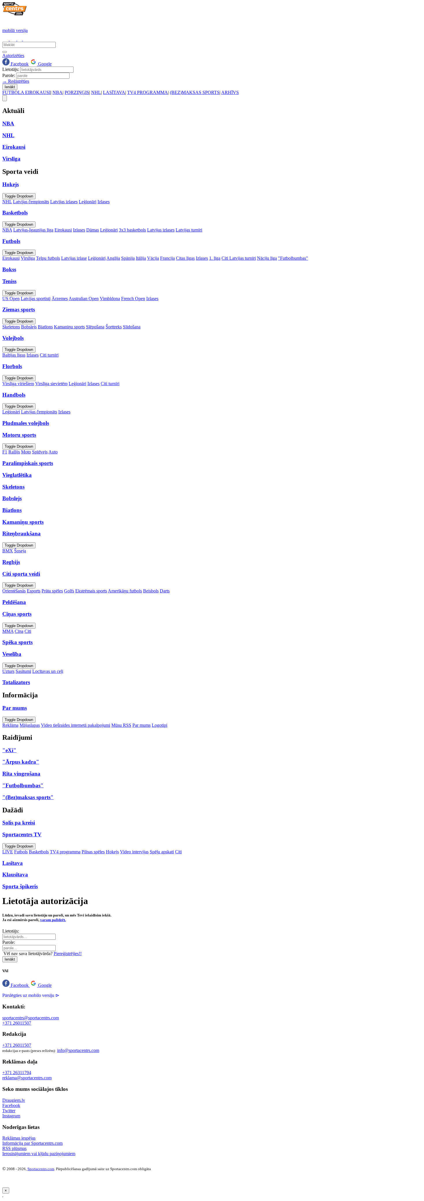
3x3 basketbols (132, 229)
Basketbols (39, 851)
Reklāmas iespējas (18, 1138)
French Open (133, 298)
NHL (96, 92)
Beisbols (151, 590)
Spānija (128, 258)
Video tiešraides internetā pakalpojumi (75, 725)
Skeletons (11, 326)
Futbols (21, 851)
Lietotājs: (10, 69)
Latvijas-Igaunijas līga (33, 229)
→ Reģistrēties (15, 81)
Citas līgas (185, 258)
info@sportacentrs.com (78, 1050)
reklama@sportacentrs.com (27, 1077)
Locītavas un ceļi (47, 671)
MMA (8, 631)
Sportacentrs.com (40, 1169)
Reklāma (10, 725)
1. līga (214, 258)
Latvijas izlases (64, 201)
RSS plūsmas (14, 1148)
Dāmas (92, 229)
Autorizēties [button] (13, 55)
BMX (7, 550)
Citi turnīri (49, 355)
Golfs (69, 590)
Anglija (113, 258)
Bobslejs (29, 326)
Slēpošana (95, 326)
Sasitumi (23, 671)
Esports (33, 590)
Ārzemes (60, 298)
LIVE (7, 851)
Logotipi (159, 725)
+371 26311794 (16, 1072)
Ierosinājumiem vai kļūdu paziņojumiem (38, 1153)
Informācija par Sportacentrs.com (32, 1143)
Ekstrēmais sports (91, 590)
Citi (28, 631)
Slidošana (131, 326)
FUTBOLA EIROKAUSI (26, 92)
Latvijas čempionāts (31, 201)
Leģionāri (87, 201)
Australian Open (84, 298)
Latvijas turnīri (189, 229)
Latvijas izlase (74, 258)
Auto (53, 451)
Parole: (8, 75)
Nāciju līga (267, 258)
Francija (167, 258)
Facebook (19, 63)
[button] (16, 985)
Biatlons (45, 326)
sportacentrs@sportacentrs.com (30, 1017)
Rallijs (14, 451)
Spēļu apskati (162, 851)
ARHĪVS (230, 92)
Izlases (103, 201)
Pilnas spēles (93, 851)
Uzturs (8, 671)
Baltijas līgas (13, 355)
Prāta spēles (52, 590)
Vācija (153, 258)
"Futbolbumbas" (293, 258)
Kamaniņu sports (69, 326)
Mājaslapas (30, 725)
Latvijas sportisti (35, 298)
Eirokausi (63, 229)
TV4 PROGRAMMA (147, 92)
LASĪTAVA (114, 92)
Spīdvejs (40, 451)
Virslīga (28, 258)
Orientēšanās (14, 590)
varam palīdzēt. (53, 920)
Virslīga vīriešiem (18, 383)
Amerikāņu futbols (125, 590)
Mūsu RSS (121, 725)
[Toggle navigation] (4, 98)
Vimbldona (110, 298)
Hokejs (112, 851)
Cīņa (19, 631)
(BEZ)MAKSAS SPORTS (194, 92)
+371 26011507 (16, 1023)
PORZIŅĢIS (77, 92)
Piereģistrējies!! (68, 953)
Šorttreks (114, 326)
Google (44, 63)
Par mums (141, 725)
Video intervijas (134, 851)
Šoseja (20, 550)
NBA (57, 92)
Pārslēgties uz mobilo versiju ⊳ (30, 995)
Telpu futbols (48, 258)
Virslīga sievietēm (51, 383)
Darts (165, 590)
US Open (11, 298)
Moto (26, 451)
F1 (4, 451)
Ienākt (10, 87)
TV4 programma (65, 851)
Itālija (141, 258)
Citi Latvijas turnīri (239, 258)
